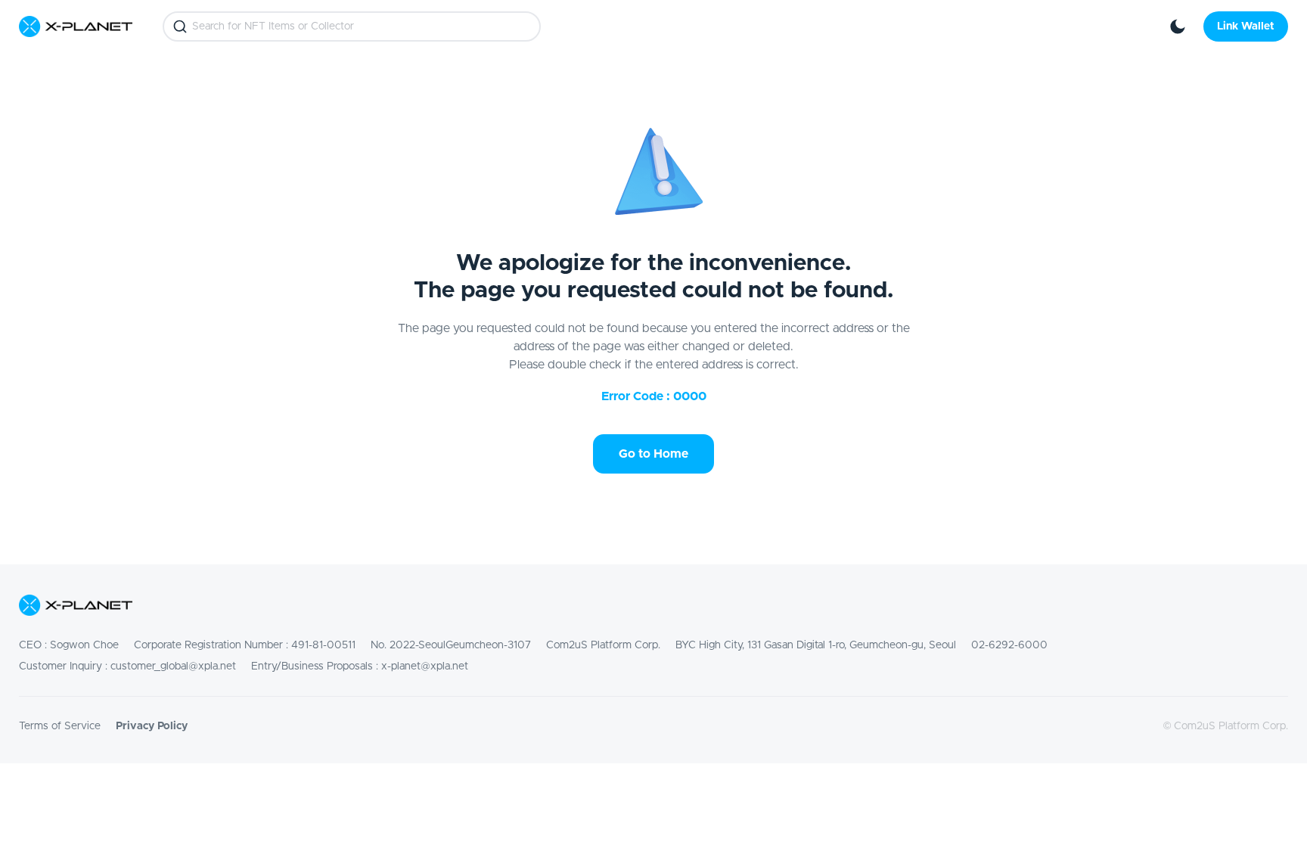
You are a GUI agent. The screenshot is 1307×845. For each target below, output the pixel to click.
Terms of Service (60, 726)
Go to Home (653, 454)
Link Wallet (1245, 26)
